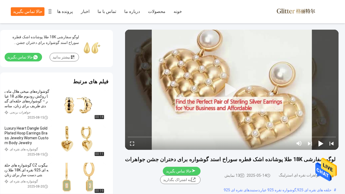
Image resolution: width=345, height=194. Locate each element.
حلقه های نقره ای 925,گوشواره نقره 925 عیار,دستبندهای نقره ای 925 (278, 190)
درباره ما (132, 11)
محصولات (156, 11)
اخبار (85, 11)
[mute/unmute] (299, 143)
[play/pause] (320, 143)
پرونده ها (65, 11)
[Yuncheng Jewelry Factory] (304, 12)
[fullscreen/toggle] (132, 143)
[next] (310, 143)
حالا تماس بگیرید (27, 11)
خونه (178, 11)
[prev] (331, 143)
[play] (232, 89)
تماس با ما (107, 11)
